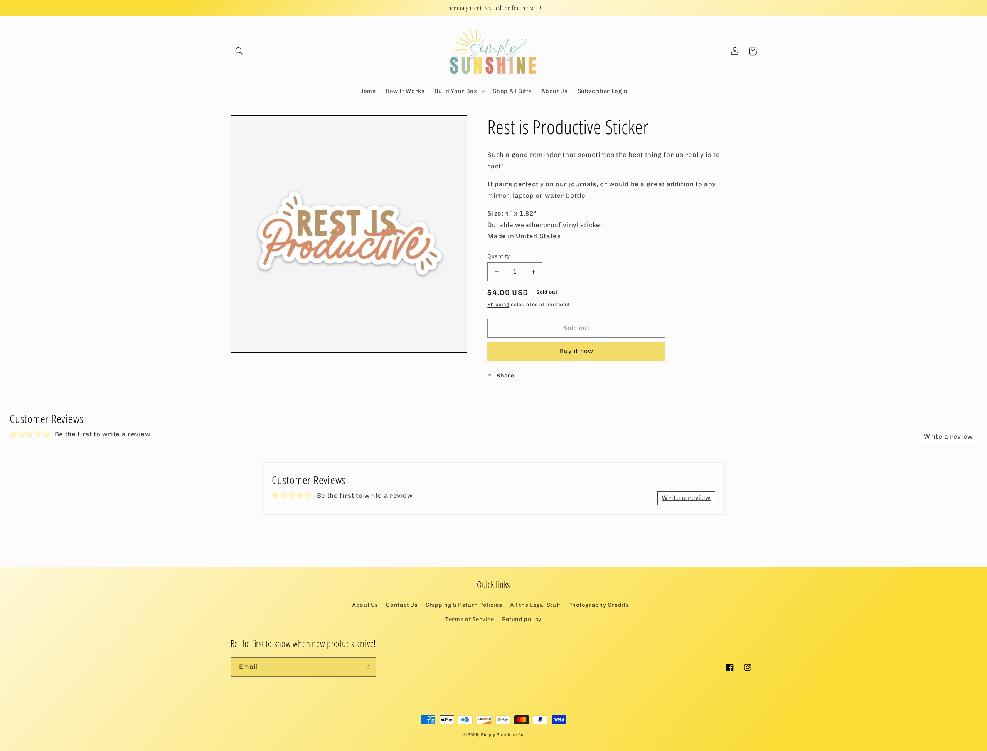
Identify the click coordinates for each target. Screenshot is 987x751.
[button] (239, 51)
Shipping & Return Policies (464, 604)
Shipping (498, 304)
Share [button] (505, 375)
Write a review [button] (948, 436)
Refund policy (522, 619)
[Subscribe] (367, 666)
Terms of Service (469, 619)
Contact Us (402, 604)
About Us (365, 604)
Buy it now (577, 351)
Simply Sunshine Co (502, 734)
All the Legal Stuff (535, 604)
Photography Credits (598, 604)
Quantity (498, 256)
